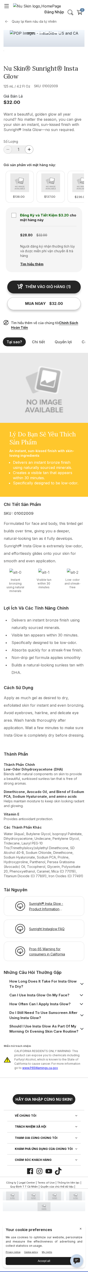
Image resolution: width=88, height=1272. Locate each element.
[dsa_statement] (44, 1206)
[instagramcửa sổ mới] (39, 1171)
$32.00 (12, 102)
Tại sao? (14, 342)
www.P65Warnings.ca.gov (40, 1068)
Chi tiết (38, 342)
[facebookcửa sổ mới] (30, 1171)
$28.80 (26, 235)
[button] (44, 1097)
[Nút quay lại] (8, 21)
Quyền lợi (63, 342)
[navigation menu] (6, 6)
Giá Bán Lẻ (13, 96)
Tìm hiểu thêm (31, 264)
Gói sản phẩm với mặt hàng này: (30, 165)
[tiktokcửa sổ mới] (58, 1171)
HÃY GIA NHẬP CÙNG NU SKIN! (44, 1099)
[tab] (30, 32)
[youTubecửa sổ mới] (49, 1171)
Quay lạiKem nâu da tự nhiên (34, 21)
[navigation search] (70, 12)
